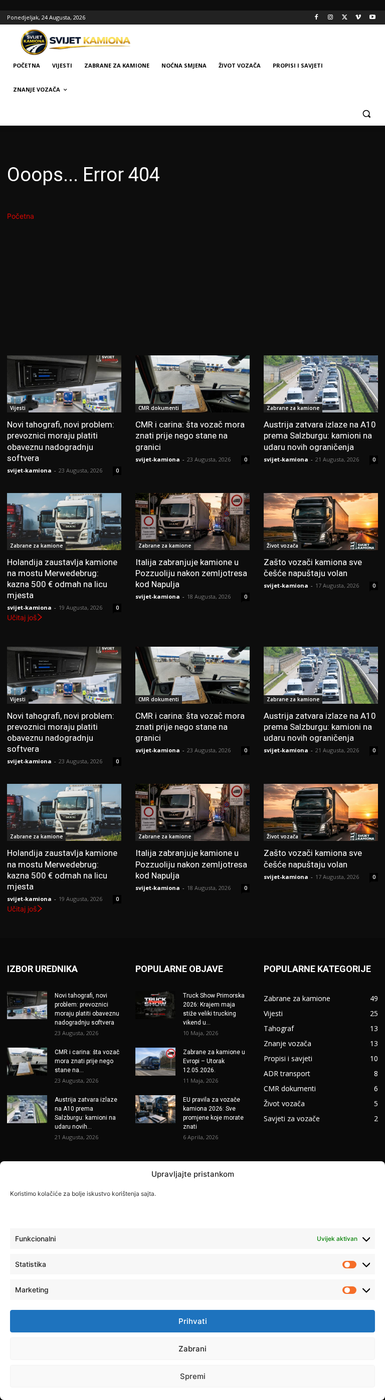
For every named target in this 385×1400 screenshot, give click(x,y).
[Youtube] (372, 18)
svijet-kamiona (29, 470)
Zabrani (192, 1348)
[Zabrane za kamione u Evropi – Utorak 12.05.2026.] (155, 1062)
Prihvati (192, 1321)
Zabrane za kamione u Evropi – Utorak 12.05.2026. (214, 1061)
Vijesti (18, 407)
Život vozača (282, 545)
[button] (366, 114)
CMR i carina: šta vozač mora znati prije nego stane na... (87, 1061)
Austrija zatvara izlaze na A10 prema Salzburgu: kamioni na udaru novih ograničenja (320, 435)
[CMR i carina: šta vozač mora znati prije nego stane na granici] (192, 383)
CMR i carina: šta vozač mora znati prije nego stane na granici (190, 435)
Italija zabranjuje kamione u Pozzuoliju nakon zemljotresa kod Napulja (191, 573)
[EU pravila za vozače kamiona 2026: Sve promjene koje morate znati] (155, 1109)
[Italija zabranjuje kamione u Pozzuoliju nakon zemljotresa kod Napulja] (192, 521)
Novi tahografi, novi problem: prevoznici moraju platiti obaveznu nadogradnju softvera (60, 440)
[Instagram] (330, 18)
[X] (344, 18)
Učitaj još (22, 617)
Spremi (193, 1376)
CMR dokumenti (158, 407)
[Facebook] (316, 18)
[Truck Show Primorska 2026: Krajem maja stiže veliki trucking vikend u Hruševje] (155, 1005)
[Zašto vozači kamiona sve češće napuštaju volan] (321, 521)
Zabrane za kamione (293, 407)
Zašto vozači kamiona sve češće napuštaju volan (313, 567)
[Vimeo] (358, 18)
